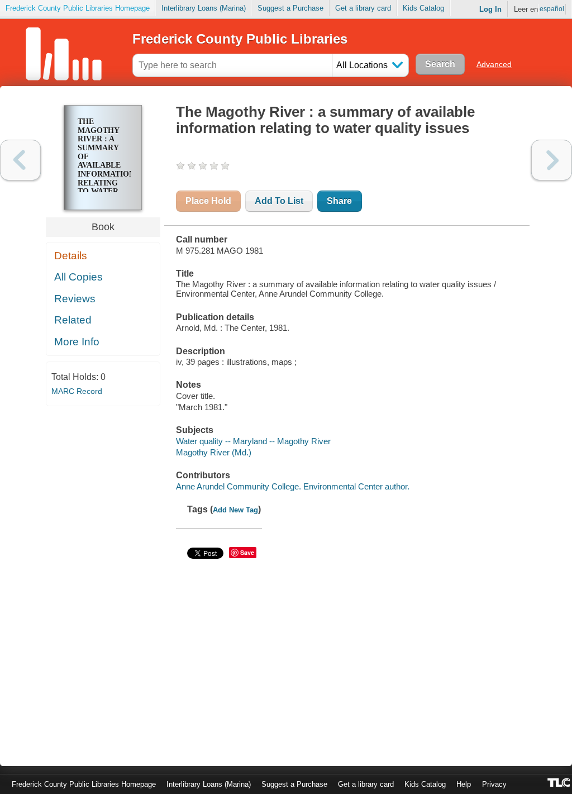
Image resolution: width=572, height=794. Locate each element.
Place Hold (208, 201)
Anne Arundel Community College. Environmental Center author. (292, 486)
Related (73, 320)
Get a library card (363, 8)
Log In (490, 9)
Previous (20, 160)
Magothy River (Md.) (213, 452)
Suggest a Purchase (290, 8)
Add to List (279, 201)
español (552, 9)
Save (247, 552)
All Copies (78, 277)
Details (70, 256)
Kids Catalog (423, 8)
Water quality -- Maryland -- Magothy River (253, 441)
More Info (76, 342)
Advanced (494, 64)
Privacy (494, 784)
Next (551, 160)
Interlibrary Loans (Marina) (203, 8)
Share (339, 201)
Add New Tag (235, 510)
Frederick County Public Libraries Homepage (78, 8)
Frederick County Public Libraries (239, 38)
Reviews (75, 299)
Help (463, 784)
